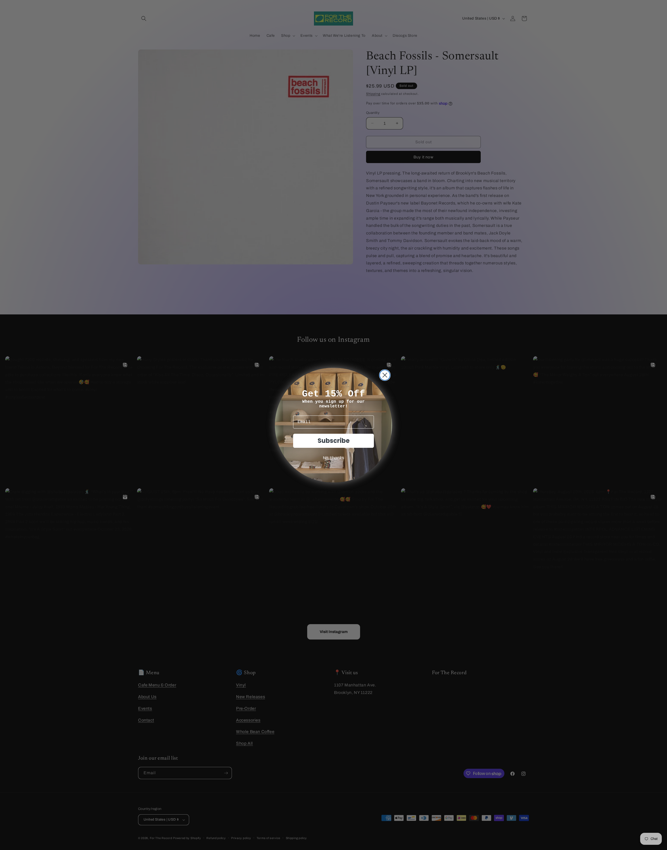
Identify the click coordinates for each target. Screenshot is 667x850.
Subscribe (334, 440)
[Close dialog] (385, 375)
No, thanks (333, 458)
